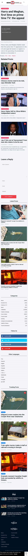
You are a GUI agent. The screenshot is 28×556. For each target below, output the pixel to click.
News (2, 300)
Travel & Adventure (5, 325)
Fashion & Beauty (5, 311)
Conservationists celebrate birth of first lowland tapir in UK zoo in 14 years (16, 507)
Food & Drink (4, 316)
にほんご (3, 372)
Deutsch (3, 361)
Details (15, 554)
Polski (2, 377)
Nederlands (3, 375)
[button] (23, 553)
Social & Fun (4, 302)
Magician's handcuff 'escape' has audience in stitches (15, 498)
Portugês (3, 379)
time (6, 55)
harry (9, 55)
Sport (2, 307)
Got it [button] (26, 553)
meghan (14, 55)
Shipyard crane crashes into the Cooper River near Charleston (12, 416)
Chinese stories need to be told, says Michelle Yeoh (13, 82)
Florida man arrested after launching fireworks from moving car (16, 513)
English (2, 363)
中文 (2, 359)
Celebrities (3, 309)
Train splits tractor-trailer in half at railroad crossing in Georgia (14, 446)
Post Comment (9, 196)
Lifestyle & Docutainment (6, 321)
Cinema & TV (4, 305)
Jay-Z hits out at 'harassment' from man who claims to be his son (14, 141)
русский (3, 381)
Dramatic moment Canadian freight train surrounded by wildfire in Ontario (11, 287)
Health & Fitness (4, 323)
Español (3, 365)
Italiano (2, 370)
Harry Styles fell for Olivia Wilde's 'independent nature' (13, 112)
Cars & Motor (4, 314)
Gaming (2, 318)
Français (3, 368)
